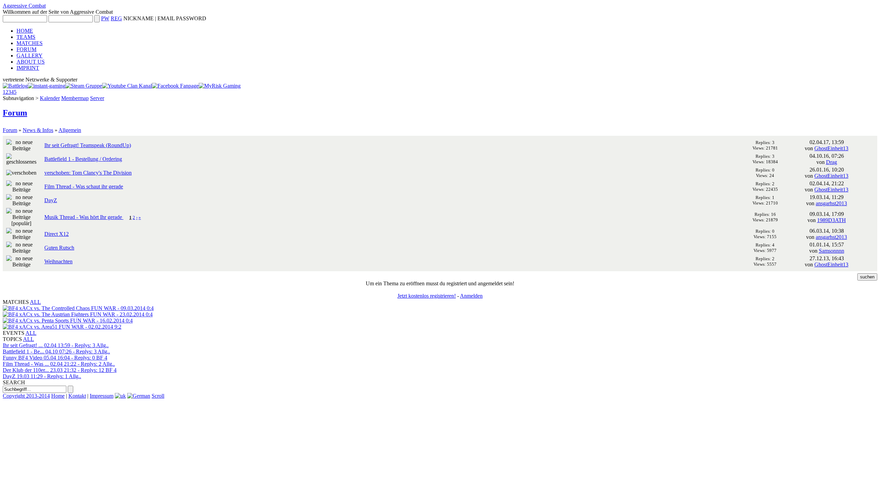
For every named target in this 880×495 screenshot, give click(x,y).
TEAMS (25, 37)
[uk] (120, 396)
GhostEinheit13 (831, 148)
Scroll (158, 396)
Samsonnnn (831, 251)
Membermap (75, 98)
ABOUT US (30, 62)
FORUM (26, 49)
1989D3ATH (831, 220)
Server (97, 98)
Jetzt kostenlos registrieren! (426, 296)
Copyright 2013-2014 (26, 396)
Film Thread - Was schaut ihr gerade (83, 186)
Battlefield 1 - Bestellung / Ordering (83, 159)
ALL (35, 302)
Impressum (101, 396)
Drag (831, 162)
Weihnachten (58, 261)
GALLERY (29, 55)
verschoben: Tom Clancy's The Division (88, 173)
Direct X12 (56, 234)
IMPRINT (27, 68)
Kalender (50, 98)
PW (105, 18)
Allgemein (69, 130)
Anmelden (471, 296)
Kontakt (77, 396)
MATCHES (29, 43)
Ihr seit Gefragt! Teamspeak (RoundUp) (87, 145)
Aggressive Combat (24, 6)
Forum (15, 112)
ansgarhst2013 (831, 203)
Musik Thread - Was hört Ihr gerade (83, 217)
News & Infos (38, 130)
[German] (138, 396)
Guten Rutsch (59, 248)
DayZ (50, 200)
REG (116, 18)
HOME (24, 31)
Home (58, 396)
